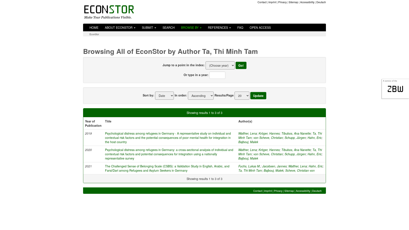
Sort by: (148, 95)
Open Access (260, 27)
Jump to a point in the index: (184, 65)
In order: (181, 95)
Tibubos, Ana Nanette (296, 133)
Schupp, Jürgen (295, 137)
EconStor (94, 34)
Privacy (282, 2)
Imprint (272, 2)
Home (93, 27)
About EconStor (119, 27)
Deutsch (321, 2)
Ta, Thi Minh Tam (250, 170)
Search (169, 27)
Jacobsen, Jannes (274, 166)
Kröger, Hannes (269, 133)
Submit (148, 27)
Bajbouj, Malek (248, 142)
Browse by (190, 27)
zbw (395, 89)
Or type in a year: (196, 75)
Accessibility (307, 2)
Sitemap (293, 2)
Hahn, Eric (315, 137)
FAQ (240, 27)
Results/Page (224, 95)
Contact (262, 2)
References (218, 27)
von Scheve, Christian (268, 137)
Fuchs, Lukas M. (249, 166)
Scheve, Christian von (300, 170)
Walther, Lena (247, 133)
